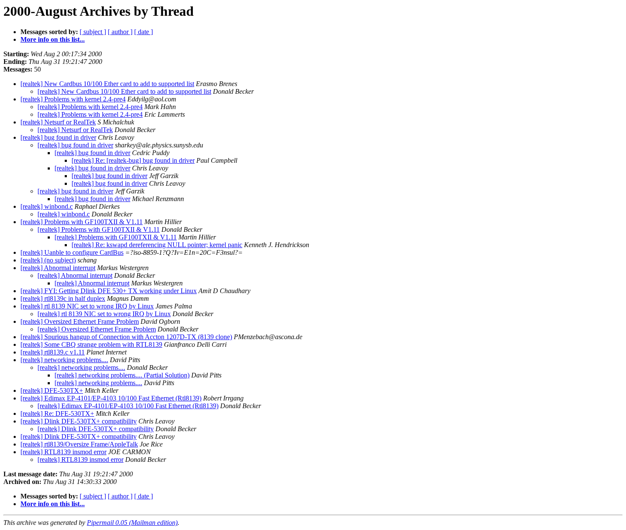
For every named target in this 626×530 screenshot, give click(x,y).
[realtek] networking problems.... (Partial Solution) (122, 375)
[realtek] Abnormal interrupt (57, 267)
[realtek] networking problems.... (64, 359)
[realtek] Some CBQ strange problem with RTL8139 (91, 344)
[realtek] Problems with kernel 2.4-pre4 (73, 99)
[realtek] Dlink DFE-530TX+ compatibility (78, 421)
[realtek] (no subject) (48, 260)
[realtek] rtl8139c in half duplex (62, 298)
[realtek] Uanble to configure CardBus (71, 252)
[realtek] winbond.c (46, 206)
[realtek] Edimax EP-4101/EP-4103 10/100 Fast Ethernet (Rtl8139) (110, 398)
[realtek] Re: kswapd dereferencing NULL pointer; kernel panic (157, 244)
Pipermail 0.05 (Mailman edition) (132, 522)
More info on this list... (52, 39)
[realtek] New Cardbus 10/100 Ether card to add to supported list (107, 83)
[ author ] (120, 31)
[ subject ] (93, 31)
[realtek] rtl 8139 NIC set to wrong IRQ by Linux (87, 306)
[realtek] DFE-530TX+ (51, 390)
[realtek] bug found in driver (58, 137)
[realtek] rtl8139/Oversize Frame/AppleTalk (79, 444)
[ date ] (143, 31)
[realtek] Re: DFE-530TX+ (57, 413)
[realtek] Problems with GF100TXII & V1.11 (81, 221)
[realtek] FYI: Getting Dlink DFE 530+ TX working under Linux (108, 290)
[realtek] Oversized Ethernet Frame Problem (79, 321)
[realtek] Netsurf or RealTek (58, 122)
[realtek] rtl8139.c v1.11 (52, 352)
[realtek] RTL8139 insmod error (63, 451)
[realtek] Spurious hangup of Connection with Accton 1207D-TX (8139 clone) (126, 336)
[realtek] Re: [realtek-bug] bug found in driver (133, 160)
